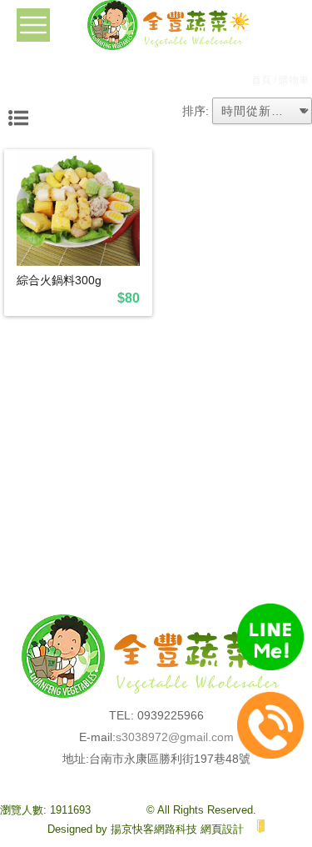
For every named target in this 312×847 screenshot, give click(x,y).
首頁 (261, 80)
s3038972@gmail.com (175, 737)
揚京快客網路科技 (154, 829)
